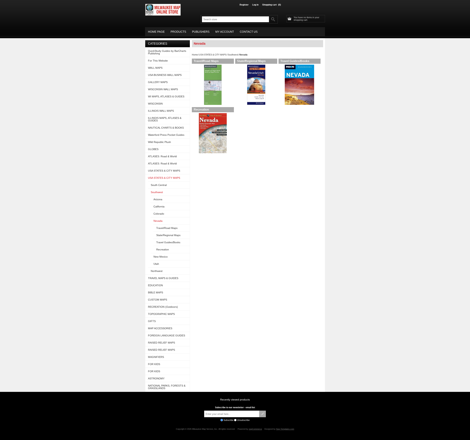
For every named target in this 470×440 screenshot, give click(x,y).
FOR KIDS (154, 364)
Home (195, 54)
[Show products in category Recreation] (213, 133)
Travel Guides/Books (294, 61)
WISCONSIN (155, 103)
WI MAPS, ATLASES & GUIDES (166, 96)
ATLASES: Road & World (162, 156)
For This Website (158, 60)
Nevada (157, 220)
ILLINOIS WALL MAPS (161, 110)
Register (244, 4)
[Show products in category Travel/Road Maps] (213, 85)
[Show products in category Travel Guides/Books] (299, 85)
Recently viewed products (235, 399)
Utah (156, 263)
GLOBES (153, 149)
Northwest (156, 271)
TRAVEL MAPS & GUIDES (163, 278)
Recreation (201, 109)
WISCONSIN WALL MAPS (163, 89)
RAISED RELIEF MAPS (161, 342)
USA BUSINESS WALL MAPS (165, 74)
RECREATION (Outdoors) (163, 306)
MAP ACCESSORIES (160, 328)
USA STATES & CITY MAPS (212, 54)
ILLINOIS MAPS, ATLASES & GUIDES (164, 119)
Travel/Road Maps (206, 61)
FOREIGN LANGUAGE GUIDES (166, 335)
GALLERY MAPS (158, 82)
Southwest (233, 54)
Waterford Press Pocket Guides (166, 134)
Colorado (158, 213)
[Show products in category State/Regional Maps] (256, 85)
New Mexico (160, 256)
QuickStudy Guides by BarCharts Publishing (167, 52)
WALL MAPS (155, 67)
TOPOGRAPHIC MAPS (161, 314)
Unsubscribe (243, 420)
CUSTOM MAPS (157, 299)
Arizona (157, 199)
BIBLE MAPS (155, 292)
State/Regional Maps (251, 61)
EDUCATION (155, 285)
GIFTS (152, 321)
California (158, 206)
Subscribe (228, 420)
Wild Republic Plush (159, 142)
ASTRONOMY (156, 378)
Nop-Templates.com (285, 429)
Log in (255, 4)
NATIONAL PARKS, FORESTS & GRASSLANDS (166, 387)
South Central (159, 185)
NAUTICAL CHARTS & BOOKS (166, 127)
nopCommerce (255, 429)
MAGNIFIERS (156, 356)
